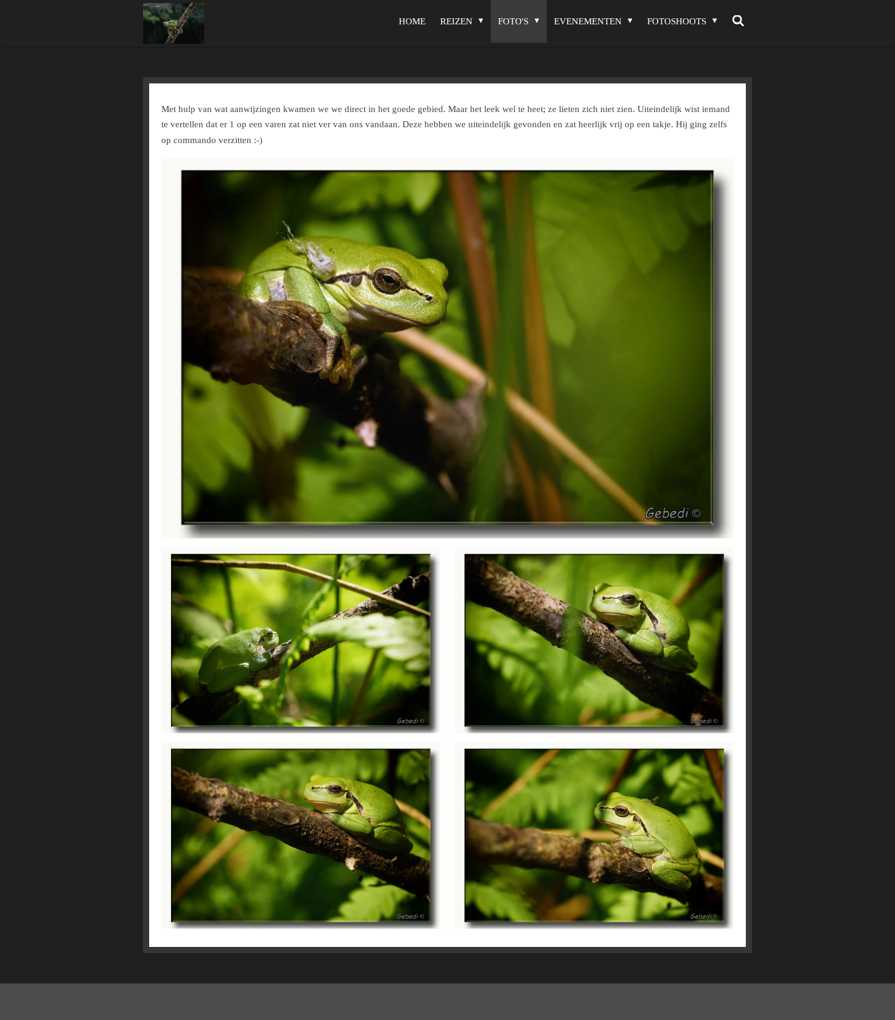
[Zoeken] (738, 21)
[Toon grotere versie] (447, 347)
